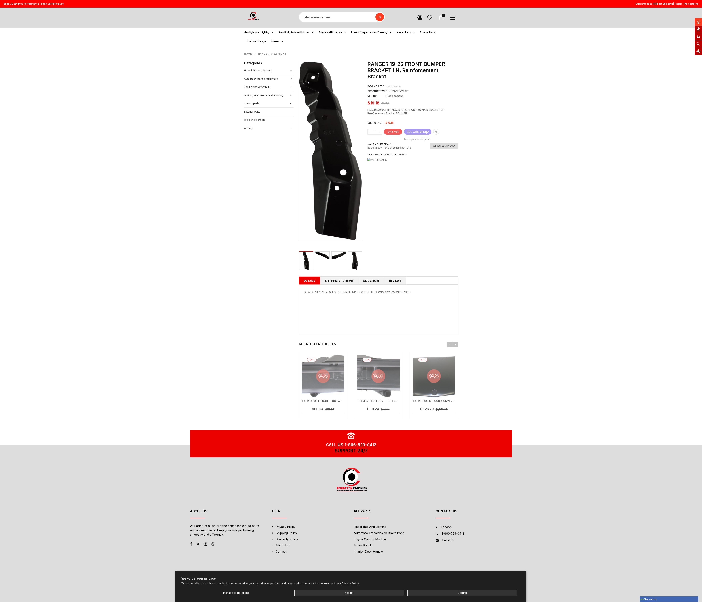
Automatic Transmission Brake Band (379, 533)
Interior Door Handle (368, 551)
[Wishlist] (429, 17)
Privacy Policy (285, 527)
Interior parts (251, 103)
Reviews (395, 280)
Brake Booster (364, 545)
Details (309, 280)
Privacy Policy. (350, 583)
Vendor (372, 95)
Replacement (395, 95)
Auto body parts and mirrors (261, 78)
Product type (377, 91)
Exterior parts (252, 111)
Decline (462, 592)
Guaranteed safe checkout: (386, 154)
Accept (349, 592)
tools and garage (254, 119)
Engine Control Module (370, 539)
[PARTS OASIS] (351, 480)
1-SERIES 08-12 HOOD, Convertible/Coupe (441, 400)
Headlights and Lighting (370, 527)
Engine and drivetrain (257, 86)
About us (282, 545)
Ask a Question (445, 145)
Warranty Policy (287, 539)
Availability (375, 86)
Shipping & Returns (339, 280)
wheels (248, 128)
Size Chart (371, 280)
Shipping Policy (286, 533)
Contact (281, 551)
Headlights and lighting (257, 70)
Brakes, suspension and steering (264, 95)
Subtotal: (374, 122)
